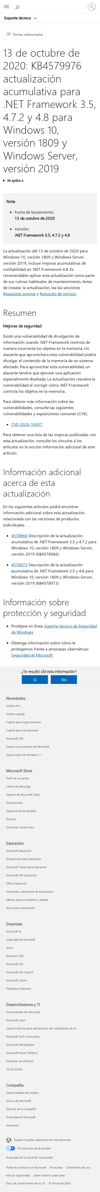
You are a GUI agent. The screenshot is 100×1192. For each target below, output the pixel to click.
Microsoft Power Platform (22, 1053)
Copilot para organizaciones (23, 722)
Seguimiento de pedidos (21, 811)
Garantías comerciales (20, 827)
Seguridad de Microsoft (32, 655)
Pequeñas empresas (18, 988)
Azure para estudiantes (20, 908)
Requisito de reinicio (58, 293)
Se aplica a (15, 180)
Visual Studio (14, 1069)
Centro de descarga (18, 786)
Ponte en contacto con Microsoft (26, 1167)
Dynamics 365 (15, 956)
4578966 (19, 535)
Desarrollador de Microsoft (23, 1012)
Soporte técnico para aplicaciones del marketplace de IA (41, 1028)
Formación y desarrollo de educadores (29, 891)
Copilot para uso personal (22, 730)
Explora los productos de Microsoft (27, 746)
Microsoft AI (13, 931)
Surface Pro (13, 706)
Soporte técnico (18, 17)
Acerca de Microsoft (18, 1101)
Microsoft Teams (16, 980)
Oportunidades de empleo (22, 1093)
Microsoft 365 (14, 738)
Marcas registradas (18, 1175)
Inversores (12, 1125)
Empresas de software (20, 1061)
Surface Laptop (15, 714)
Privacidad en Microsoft (20, 1117)
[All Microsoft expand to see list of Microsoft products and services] (6, 7)
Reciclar (11, 819)
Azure (9, 948)
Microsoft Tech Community (22, 1036)
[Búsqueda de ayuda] (18, 7)
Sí (35, 679)
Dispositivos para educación (23, 859)
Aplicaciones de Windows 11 (24, 755)
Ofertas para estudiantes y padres (27, 900)
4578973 (19, 564)
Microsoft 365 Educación (21, 875)
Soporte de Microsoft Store (23, 794)
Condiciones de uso (78, 1167)
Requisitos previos (19, 293)
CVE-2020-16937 (26, 424)
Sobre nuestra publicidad (49, 1175)
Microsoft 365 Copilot (19, 972)
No (64, 679)
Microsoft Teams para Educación (26, 867)
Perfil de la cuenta (17, 778)
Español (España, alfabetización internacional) (42, 1140)
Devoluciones (14, 803)
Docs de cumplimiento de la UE (25, 1183)
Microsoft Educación (18, 851)
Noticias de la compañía (21, 1109)
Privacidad (56, 1167)
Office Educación (16, 883)
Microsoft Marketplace (20, 1045)
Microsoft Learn (16, 1020)
